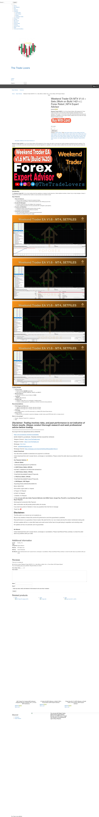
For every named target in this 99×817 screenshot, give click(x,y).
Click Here (23, 444)
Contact (15, 19)
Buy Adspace (17, 7)
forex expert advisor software (64, 136)
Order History (18, 14)
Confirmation (18, 12)
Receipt (17, 15)
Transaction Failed (19, 16)
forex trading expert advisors (77, 136)
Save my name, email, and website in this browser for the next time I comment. (31, 588)
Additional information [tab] (24, 140)
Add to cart (54, 130)
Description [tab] (17, 140)
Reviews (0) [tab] (32, 140)
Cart (15, 8)
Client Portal (16, 18)
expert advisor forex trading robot (76, 134)
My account (16, 20)
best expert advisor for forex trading (72, 132)
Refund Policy (17, 26)
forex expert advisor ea (75, 135)
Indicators (22, 90)
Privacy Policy (17, 23)
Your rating (15, 567)
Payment (16, 22)
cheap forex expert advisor (63, 134)
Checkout (16, 10)
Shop (15, 27)
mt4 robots (60, 138)
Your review (15, 569)
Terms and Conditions (18, 28)
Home (15, 5)
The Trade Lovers (20, 67)
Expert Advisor (15, 90)
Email (13, 586)
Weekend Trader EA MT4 (68, 138)
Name (13, 583)
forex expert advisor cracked (64, 135)
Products (16, 24)
